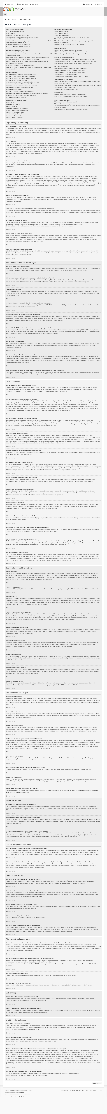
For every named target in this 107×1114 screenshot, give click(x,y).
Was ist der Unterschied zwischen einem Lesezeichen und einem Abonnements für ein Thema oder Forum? (77, 82)
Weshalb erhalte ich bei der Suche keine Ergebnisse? (69, 70)
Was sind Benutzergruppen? (62, 35)
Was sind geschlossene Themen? (15, 116)
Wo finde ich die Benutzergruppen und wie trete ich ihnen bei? (72, 37)
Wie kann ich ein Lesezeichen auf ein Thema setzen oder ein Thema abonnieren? (77, 85)
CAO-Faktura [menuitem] (10, 4)
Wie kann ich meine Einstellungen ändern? (18, 52)
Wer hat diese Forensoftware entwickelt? (65, 102)
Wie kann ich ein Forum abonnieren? (64, 87)
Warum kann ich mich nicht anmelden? (17, 39)
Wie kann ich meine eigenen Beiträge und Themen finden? (71, 76)
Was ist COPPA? (10, 33)
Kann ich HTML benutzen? (13, 104)
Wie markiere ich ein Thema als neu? (16, 97)
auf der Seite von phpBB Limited (82, 1027)
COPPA (8, 178)
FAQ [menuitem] (5, 14)
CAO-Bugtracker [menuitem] (23, 4)
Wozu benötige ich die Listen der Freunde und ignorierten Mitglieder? (74, 59)
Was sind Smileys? (11, 106)
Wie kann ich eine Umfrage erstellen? (16, 80)
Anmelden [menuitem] (99, 4)
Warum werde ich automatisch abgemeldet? (18, 44)
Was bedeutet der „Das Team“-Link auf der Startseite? (69, 44)
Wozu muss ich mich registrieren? (15, 31)
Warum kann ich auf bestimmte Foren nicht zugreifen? (21, 86)
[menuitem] (8, 1096)
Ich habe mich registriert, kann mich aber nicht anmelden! (22, 37)
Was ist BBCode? (11, 102)
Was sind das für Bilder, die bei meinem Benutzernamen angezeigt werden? (27, 61)
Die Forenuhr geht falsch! (13, 56)
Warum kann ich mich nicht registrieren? (17, 35)
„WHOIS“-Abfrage (40, 1052)
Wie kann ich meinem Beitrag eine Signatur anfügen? (21, 78)
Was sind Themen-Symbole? (14, 118)
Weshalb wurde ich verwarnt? (14, 89)
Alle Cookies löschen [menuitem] (78, 1090)
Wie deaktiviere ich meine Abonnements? (66, 89)
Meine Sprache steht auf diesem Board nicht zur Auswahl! (22, 59)
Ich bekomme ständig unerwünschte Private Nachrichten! (70, 52)
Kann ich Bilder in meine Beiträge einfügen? (18, 108)
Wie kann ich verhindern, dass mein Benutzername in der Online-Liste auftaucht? (29, 54)
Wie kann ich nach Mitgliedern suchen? (65, 74)
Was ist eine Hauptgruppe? (62, 43)
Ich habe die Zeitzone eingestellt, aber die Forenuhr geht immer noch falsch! (27, 57)
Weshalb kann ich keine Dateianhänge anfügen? (20, 87)
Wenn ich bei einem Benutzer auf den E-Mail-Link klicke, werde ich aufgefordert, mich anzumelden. (28, 68)
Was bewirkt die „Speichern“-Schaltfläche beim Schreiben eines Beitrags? (27, 93)
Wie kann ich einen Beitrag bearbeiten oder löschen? (21, 76)
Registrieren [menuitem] (88, 4)
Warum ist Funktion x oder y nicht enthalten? (67, 104)
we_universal (11, 1094)
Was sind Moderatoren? (61, 33)
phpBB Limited (38, 320)
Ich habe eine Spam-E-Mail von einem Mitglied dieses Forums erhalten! (74, 54)
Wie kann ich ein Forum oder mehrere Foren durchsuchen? (71, 68)
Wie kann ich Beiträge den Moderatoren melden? (20, 91)
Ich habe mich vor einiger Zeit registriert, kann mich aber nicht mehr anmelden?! (28, 41)
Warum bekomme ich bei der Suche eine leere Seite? (69, 72)
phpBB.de (50, 320)
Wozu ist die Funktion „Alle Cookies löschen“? (19, 46)
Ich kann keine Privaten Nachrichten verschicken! (68, 50)
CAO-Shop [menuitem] (35, 4)
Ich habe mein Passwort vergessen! (16, 43)
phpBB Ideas (87, 1039)
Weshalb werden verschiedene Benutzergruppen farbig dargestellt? (73, 41)
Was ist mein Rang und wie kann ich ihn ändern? (20, 65)
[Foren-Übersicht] (53, 11)
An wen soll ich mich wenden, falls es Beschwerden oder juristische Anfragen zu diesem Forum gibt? (77, 106)
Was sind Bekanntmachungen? (15, 112)
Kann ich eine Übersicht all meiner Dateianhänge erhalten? (71, 96)
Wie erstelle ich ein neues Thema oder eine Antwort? (21, 74)
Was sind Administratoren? (62, 31)
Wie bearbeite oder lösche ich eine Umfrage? (19, 84)
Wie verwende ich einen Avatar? (15, 63)
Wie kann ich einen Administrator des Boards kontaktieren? (71, 109)
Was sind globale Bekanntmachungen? (17, 110)
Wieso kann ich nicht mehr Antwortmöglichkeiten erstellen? (22, 82)
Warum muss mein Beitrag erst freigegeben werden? (21, 95)
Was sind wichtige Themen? (14, 114)
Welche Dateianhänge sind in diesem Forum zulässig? (69, 94)
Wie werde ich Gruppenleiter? (62, 39)
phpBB (12, 1090)
